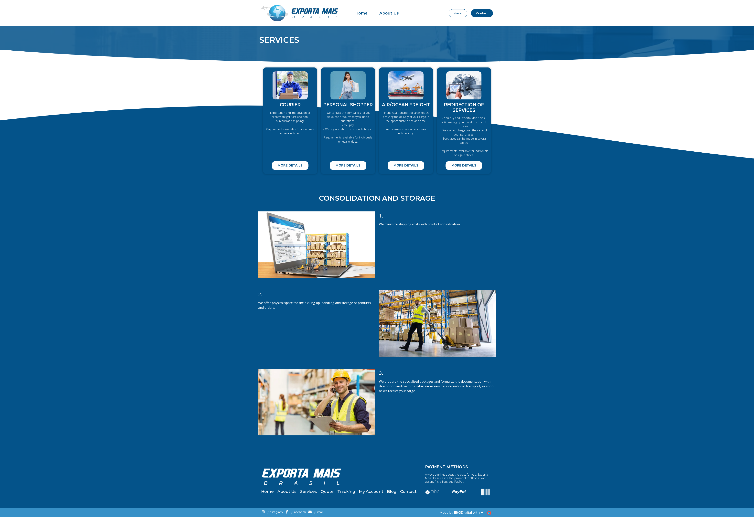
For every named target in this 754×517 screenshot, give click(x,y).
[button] (458, 13)
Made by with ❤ (461, 512)
